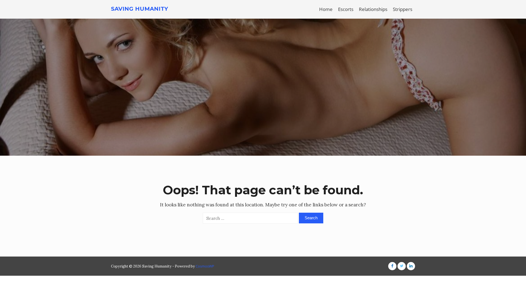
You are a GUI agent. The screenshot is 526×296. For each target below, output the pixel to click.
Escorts (345, 9)
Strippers (402, 9)
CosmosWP (205, 266)
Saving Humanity (139, 8)
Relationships (373, 9)
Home (326, 9)
